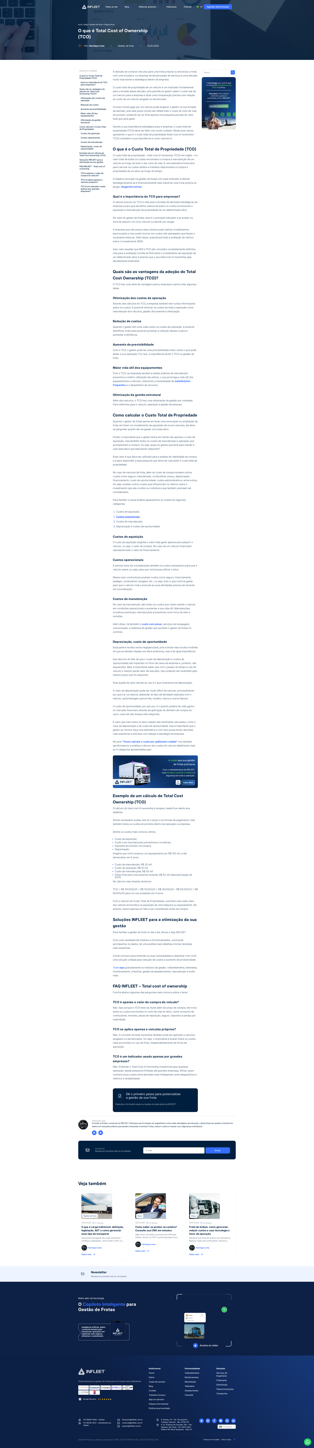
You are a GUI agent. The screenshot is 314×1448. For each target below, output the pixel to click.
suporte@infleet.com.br (131, 1426)
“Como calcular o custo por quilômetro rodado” (150, 741)
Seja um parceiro (156, 1399)
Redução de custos (90, 105)
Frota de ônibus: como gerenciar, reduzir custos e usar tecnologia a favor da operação (209, 1230)
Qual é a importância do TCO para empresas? (94, 83)
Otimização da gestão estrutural (91, 121)
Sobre (151, 1377)
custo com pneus (152, 624)
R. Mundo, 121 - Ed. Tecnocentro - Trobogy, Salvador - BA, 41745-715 (175, 1421)
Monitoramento (192, 1377)
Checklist (189, 1395)
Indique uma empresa (158, 1404)
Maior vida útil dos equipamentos (89, 114)
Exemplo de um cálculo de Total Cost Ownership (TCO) (92, 154)
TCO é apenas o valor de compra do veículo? (92, 174)
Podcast (187, 7)
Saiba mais (86, 1254)
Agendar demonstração (218, 7)
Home (151, 1373)
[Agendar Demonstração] (219, 103)
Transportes (221, 1393)
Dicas (139, 1216)
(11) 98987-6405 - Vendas (94, 1420)
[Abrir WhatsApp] (308, 1442)
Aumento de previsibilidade (93, 109)
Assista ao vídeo (209, 1345)
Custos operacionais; (128, 516)
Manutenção (190, 1382)
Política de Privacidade (211, 1440)
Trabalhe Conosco (157, 1395)
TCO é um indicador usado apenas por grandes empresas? (93, 188)
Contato (152, 1390)
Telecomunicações (225, 1389)
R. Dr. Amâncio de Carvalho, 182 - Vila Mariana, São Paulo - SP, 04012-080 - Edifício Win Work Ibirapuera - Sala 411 (176, 1427)
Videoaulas (171, 7)
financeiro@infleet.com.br (132, 1420)
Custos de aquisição (90, 133)
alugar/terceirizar (131, 186)
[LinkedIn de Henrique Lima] (94, 1132)
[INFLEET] (91, 7)
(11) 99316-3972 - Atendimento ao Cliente (97, 1424)
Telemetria (189, 1386)
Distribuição (221, 1384)
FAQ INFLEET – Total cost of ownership (92, 167)
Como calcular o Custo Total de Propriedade (92, 128)
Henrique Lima (96, 46)
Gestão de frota (96, 24)
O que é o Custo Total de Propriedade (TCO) (90, 77)
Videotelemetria (192, 1373)
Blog (127, 7)
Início (80, 24)
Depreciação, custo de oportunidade (91, 147)
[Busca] (233, 72)
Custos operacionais (90, 138)
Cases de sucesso (157, 1382)
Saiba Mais (188, 782)
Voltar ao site (111, 7)
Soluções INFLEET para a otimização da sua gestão (91, 161)
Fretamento (221, 1380)
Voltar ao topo (226, 1440)
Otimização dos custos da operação (93, 99)
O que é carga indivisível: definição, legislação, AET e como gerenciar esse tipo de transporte (102, 1230)
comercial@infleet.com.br (132, 1423)
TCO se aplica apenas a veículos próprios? (91, 181)
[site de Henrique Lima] (100, 1132)
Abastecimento (191, 1390)
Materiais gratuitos (147, 7)
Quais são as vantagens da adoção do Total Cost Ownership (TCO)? (92, 91)
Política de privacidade (159, 1408)
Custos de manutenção (91, 142)
